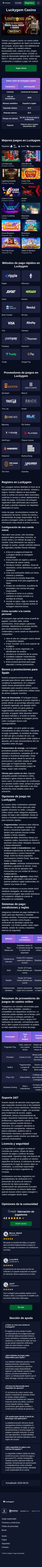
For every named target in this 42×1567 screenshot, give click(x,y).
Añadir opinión (21, 1224)
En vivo (15, 146)
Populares (5, 146)
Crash (23, 146)
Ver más (21, 1307)
